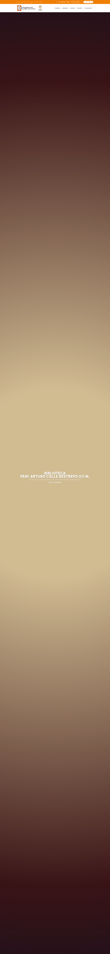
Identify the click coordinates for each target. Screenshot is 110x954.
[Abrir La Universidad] (92, 8)
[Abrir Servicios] (75, 8)
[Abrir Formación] (82, 8)
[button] (57, 2)
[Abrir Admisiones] (68, 8)
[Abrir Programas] (60, 8)
